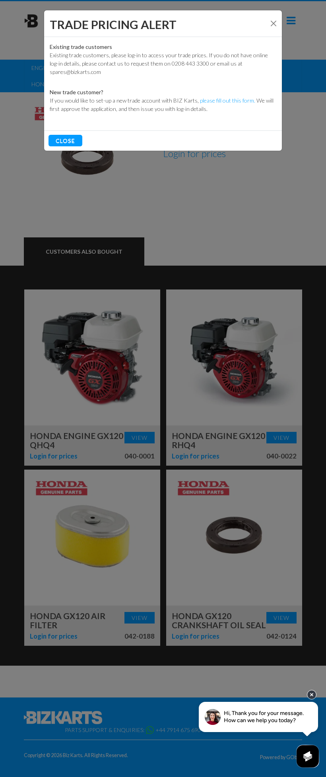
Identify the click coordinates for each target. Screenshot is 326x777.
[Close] (273, 23)
